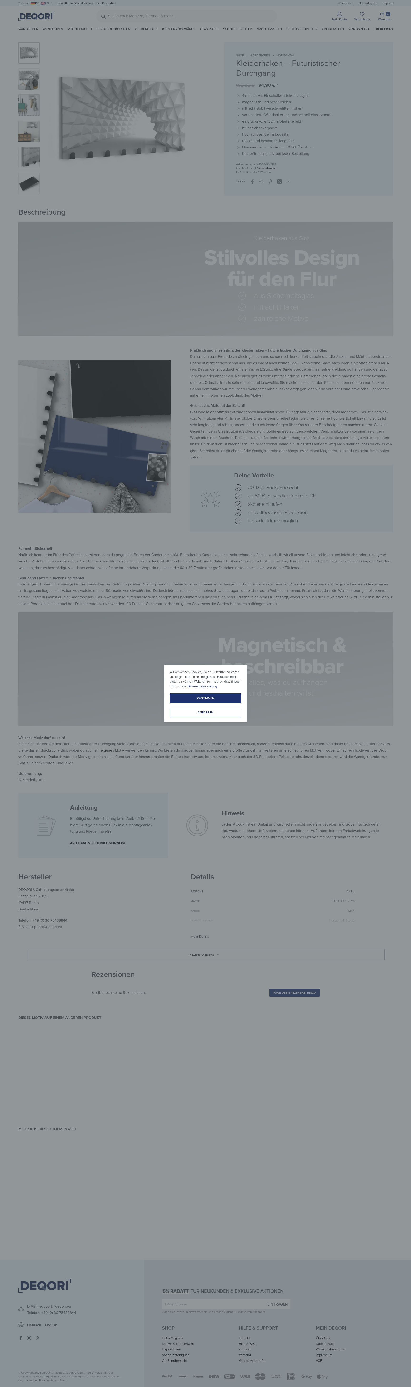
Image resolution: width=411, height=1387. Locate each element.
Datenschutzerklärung (202, 686)
